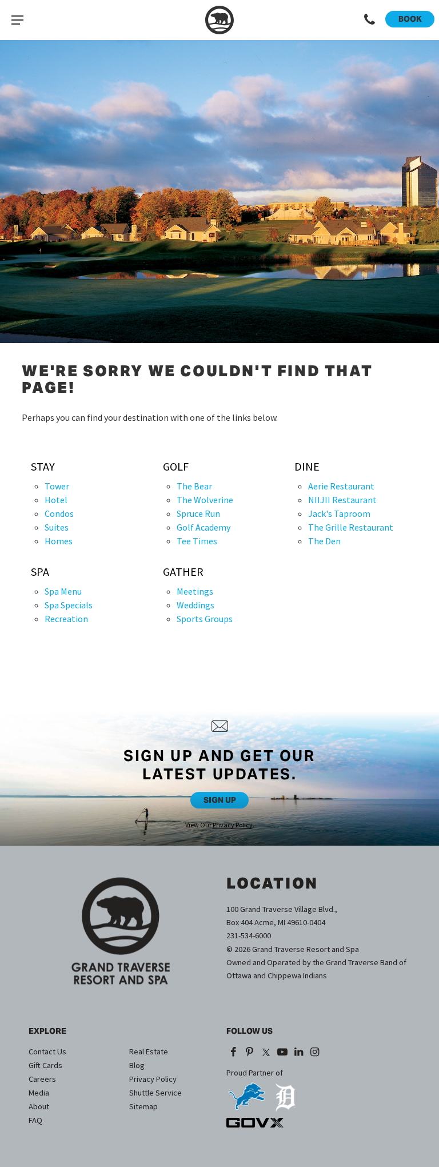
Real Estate (148, 1051)
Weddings (195, 605)
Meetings (195, 591)
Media (39, 1093)
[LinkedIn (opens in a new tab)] (299, 1053)
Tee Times (197, 541)
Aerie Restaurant (341, 486)
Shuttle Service (155, 1093)
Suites (57, 527)
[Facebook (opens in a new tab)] (233, 1053)
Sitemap (143, 1106)
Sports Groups (205, 618)
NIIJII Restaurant (342, 499)
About (39, 1106)
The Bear (194, 486)
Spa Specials (69, 605)
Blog (137, 1065)
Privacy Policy (233, 825)
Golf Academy (203, 527)
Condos (59, 513)
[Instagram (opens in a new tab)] (315, 1053)
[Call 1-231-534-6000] (370, 20)
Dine (307, 466)
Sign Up (219, 800)
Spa (40, 572)
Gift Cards (45, 1065)
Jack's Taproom (339, 513)
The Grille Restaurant (350, 527)
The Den (324, 541)
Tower (57, 486)
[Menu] (17, 20)
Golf (176, 466)
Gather (183, 572)
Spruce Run (198, 513)
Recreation (66, 618)
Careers (42, 1079)
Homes (59, 541)
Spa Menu (63, 591)
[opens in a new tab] (246, 1092)
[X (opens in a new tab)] (266, 1053)
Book (410, 19)
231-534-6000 (248, 935)
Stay (43, 466)
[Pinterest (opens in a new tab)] (250, 1053)
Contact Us (47, 1051)
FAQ (35, 1120)
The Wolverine (205, 499)
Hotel (56, 499)
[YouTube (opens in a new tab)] (282, 1053)
